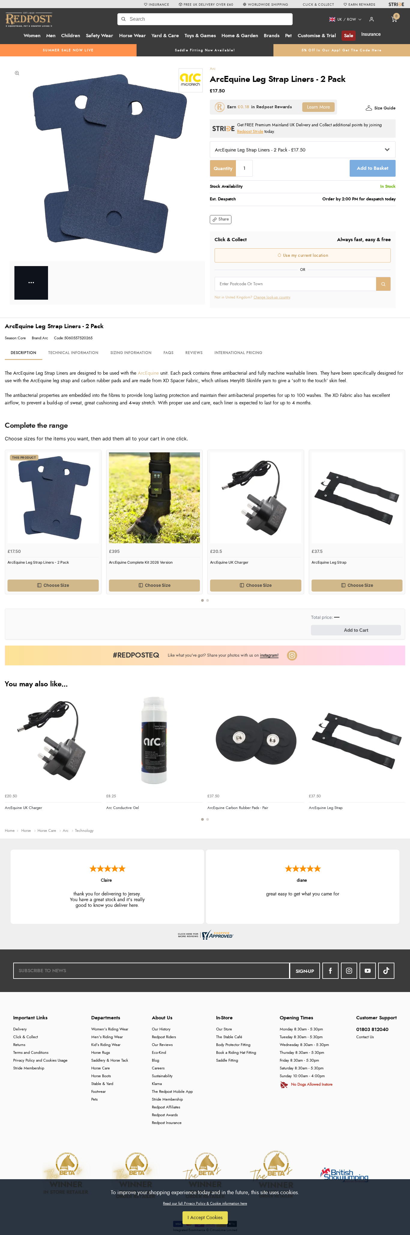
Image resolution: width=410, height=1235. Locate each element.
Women (32, 35)
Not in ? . (253, 297)
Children (70, 35)
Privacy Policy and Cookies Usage (40, 1061)
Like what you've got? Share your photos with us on (223, 655)
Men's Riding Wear (107, 1037)
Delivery (20, 1029)
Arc (213, 69)
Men (51, 35)
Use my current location (305, 255)
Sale (348, 35)
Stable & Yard (102, 1084)
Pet (288, 35)
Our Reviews (162, 1045)
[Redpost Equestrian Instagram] (349, 971)
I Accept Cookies (205, 1217)
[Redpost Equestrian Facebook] (330, 971)
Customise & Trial (317, 35)
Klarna (157, 1084)
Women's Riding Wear (109, 1029)
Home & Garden (240, 35)
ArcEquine (148, 373)
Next (399, 529)
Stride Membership (28, 1068)
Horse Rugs (100, 1053)
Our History (161, 1029)
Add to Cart (356, 630)
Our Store (224, 1029)
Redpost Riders (164, 1037)
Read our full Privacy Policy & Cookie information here (205, 1203)
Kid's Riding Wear (105, 1045)
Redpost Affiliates (166, 1107)
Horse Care (100, 1068)
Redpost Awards (165, 1115)
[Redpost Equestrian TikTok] (386, 971)
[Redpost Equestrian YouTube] (368, 971)
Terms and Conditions (30, 1053)
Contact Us (365, 1037)
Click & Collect (25, 1037)
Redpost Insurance (167, 1123)
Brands (271, 35)
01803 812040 (372, 1029)
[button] (343, 19)
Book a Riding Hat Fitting (236, 1053)
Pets (94, 1100)
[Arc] (190, 80)
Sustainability (162, 1076)
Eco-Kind (159, 1053)
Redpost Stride (250, 131)
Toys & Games (200, 35)
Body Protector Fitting (233, 1045)
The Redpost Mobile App (172, 1092)
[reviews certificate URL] (205, 933)
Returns (19, 1045)
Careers (158, 1068)
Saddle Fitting (227, 1061)
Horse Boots (101, 1076)
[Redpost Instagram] (292, 655)
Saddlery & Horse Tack (109, 1061)
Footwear (98, 1092)
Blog (155, 1061)
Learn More (318, 107)
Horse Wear (132, 35)
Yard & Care (165, 35)
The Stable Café (229, 1037)
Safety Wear (99, 35)
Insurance (371, 34)
